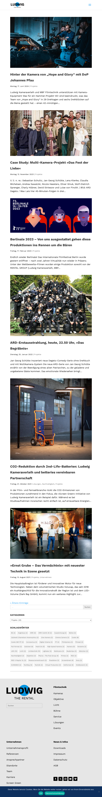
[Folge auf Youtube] (70, 779)
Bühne (72, 633)
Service (57, 716)
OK (41, 793)
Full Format (16, 646)
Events (57, 728)
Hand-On (40, 646)
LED (14, 651)
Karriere (10, 777)
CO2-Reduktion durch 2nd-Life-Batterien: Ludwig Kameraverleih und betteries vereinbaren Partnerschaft (50, 472)
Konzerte (81, 646)
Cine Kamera (47, 637)
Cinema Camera (62, 637)
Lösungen (37, 484)
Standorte (11, 765)
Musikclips (71, 651)
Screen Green (13, 783)
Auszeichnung (60, 633)
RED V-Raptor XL (18, 660)
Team (9, 771)
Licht (23, 651)
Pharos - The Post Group (48, 656)
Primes (64, 656)
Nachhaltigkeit (48, 484)
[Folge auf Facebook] (55, 779)
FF (57, 642)
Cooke (75, 637)
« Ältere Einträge (19, 603)
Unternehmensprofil (17, 748)
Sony (79, 660)
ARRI (33, 633)
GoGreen (28, 646)
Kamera (71, 646)
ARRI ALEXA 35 (45, 633)
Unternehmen (46, 577)
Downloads (59, 748)
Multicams (59, 651)
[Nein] (99, 791)
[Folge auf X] (60, 779)
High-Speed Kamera (55, 646)
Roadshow (54, 660)
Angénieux (22, 633)
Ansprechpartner (15, 759)
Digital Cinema (46, 642)
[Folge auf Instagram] (65, 779)
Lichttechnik (34, 651)
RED (73, 656)
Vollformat (68, 665)
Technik (39, 665)
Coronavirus (31, 642)
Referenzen (12, 754)
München (83, 651)
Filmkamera (67, 642)
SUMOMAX (16, 665)
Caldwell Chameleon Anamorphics (25, 637)
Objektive (31, 656)
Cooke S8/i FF (17, 642)
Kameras (58, 693)
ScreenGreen (67, 660)
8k (13, 633)
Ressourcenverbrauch (38, 660)
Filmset (79, 642)
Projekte (33, 86)
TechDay (28, 665)
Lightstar (47, 651)
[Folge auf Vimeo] (75, 779)
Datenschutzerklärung (55, 793)
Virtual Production (53, 665)
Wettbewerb (81, 665)
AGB (55, 765)
